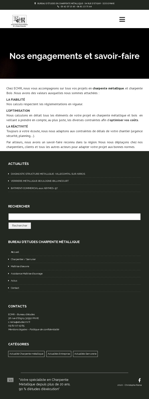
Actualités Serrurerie (85, 353)
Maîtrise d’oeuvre (20, 266)
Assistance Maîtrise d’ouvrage (27, 273)
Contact (15, 288)
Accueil (15, 252)
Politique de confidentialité (44, 329)
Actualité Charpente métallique (26, 353)
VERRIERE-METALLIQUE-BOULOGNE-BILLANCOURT (40, 181)
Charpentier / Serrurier (23, 259)
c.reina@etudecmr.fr (19, 322)
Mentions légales (17, 329)
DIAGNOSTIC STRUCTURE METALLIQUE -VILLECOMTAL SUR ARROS (48, 173)
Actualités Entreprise (59, 353)
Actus (14, 280)
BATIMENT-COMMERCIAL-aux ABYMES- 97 (34, 188)
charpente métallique (108, 88)
